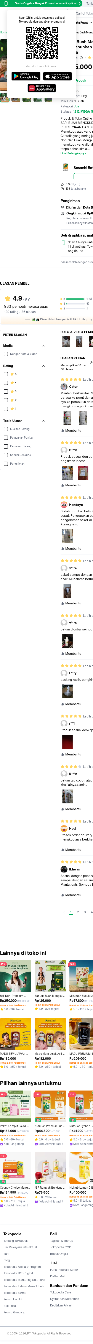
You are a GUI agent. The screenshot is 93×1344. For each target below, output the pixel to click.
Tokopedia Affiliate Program (22, 1266)
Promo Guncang (14, 1312)
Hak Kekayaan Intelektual (20, 1247)
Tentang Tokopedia (15, 1240)
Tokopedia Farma (14, 1293)
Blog (6, 1260)
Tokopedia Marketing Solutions (24, 1279)
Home (4, 32)
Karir (6, 1253)
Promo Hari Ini (12, 1299)
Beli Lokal (10, 1306)
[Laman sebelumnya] (64, 912)
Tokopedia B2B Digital (18, 1273)
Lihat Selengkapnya (73, 153)
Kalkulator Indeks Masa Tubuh (23, 1286)
